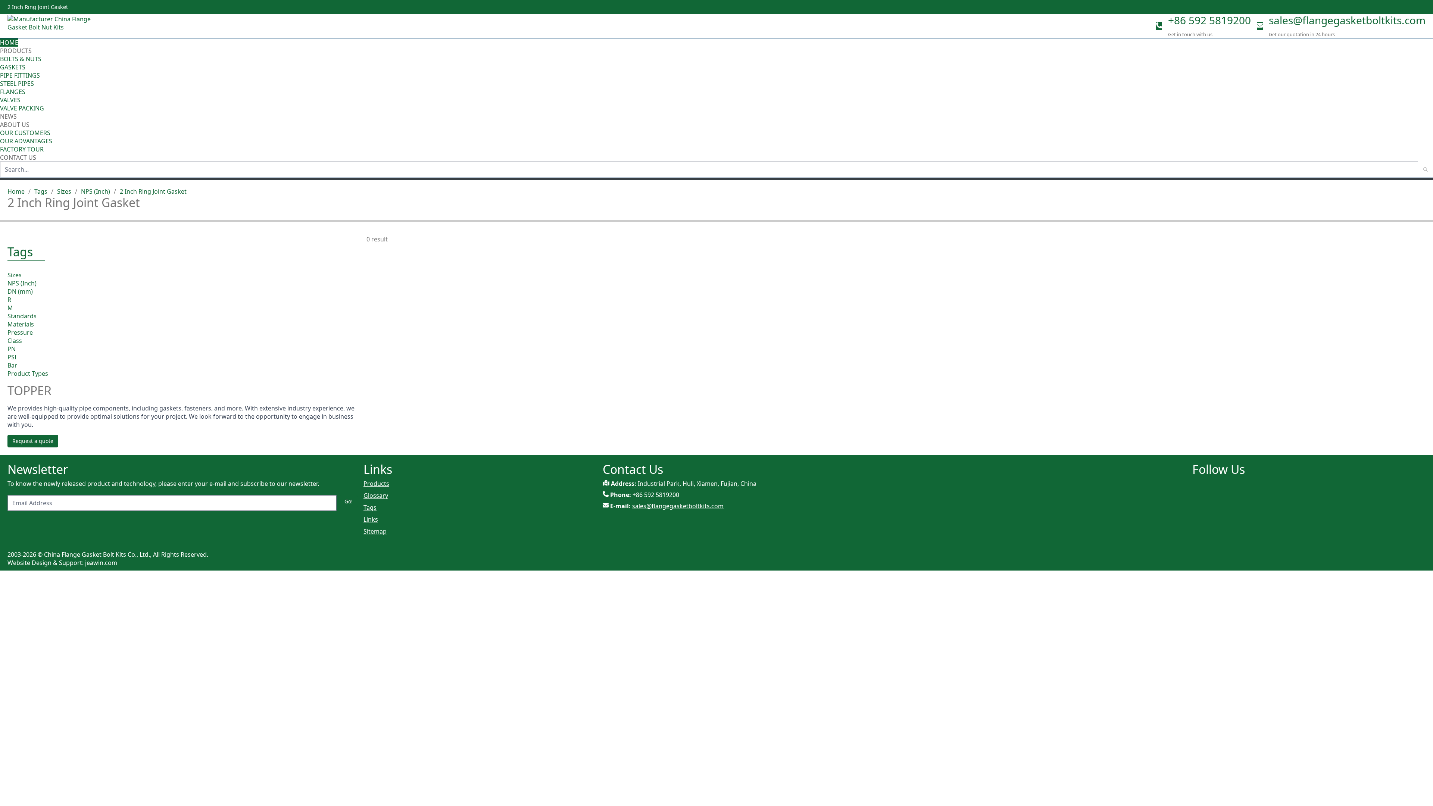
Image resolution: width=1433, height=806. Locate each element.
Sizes (64, 191)
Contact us (18, 157)
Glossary (375, 495)
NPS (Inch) (95, 191)
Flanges (12, 92)
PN (11, 349)
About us (15, 125)
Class (14, 341)
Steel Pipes (17, 83)
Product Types (27, 373)
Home (9, 42)
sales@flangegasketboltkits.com (1347, 20)
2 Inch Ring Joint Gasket (153, 191)
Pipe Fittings (20, 75)
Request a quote (32, 440)
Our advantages (26, 141)
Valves (10, 100)
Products (16, 51)
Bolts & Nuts (20, 59)
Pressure (20, 332)
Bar (12, 365)
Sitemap (375, 531)
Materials (20, 324)
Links (370, 519)
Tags (40, 191)
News (8, 116)
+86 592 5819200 (1209, 20)
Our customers (25, 133)
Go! (348, 501)
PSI (11, 357)
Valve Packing (22, 108)
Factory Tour (22, 149)
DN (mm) (20, 291)
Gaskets (12, 67)
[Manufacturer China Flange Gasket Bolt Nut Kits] (52, 26)
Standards (22, 316)
